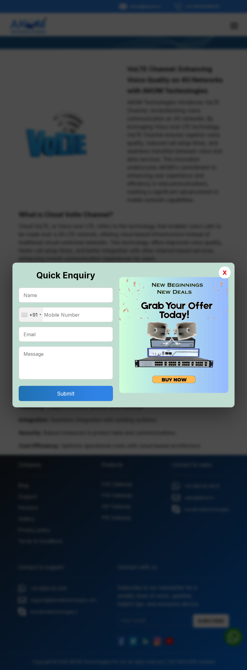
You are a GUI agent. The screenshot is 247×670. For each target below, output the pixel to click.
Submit (65, 393)
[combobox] (31, 315)
